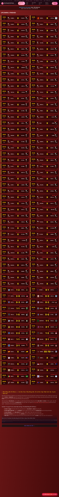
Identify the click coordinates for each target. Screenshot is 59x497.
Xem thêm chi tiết (28, 425)
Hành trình (27, 3)
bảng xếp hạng (46, 402)
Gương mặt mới (21, 3)
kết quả (40, 402)
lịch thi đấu (36, 402)
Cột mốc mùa (40, 3)
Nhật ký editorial (46, 3)
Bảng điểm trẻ (34, 3)
